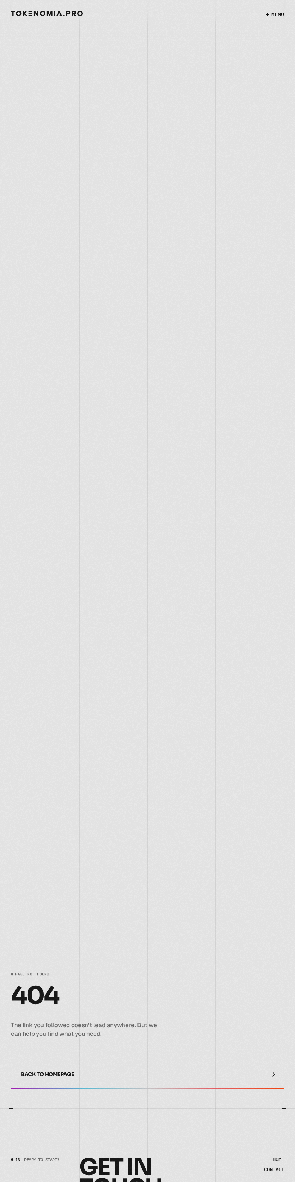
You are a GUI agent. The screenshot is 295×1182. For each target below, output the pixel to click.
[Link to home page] (47, 13)
